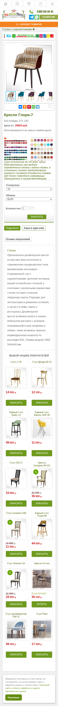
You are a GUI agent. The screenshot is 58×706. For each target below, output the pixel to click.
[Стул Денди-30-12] (42, 377)
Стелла (11, 250)
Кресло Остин (41, 563)
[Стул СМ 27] (16, 478)
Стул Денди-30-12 (42, 362)
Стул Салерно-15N (16, 513)
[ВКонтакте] (20, 107)
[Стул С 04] (16, 377)
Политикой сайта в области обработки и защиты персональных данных (27, 688)
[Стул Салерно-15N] (16, 528)
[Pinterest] (29, 107)
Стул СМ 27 (16, 462)
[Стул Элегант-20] (16, 579)
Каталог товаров (31, 24)
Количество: (14, 208)
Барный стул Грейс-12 (16, 413)
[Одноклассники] (25, 107)
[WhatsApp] (33, 107)
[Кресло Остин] (42, 579)
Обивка (10, 195)
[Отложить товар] (50, 106)
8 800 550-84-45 (45, 11)
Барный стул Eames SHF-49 (42, 413)
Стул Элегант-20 (16, 563)
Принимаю (13, 697)
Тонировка (12, 185)
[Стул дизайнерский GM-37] (16, 629)
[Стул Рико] (42, 629)
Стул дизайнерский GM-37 (16, 615)
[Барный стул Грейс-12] (16, 428)
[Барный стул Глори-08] (42, 528)
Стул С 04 (16, 362)
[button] (49, 47)
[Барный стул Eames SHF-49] (42, 428)
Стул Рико (41, 613)
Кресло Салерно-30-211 (41, 464)
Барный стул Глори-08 (42, 514)
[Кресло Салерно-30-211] (42, 478)
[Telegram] (38, 107)
